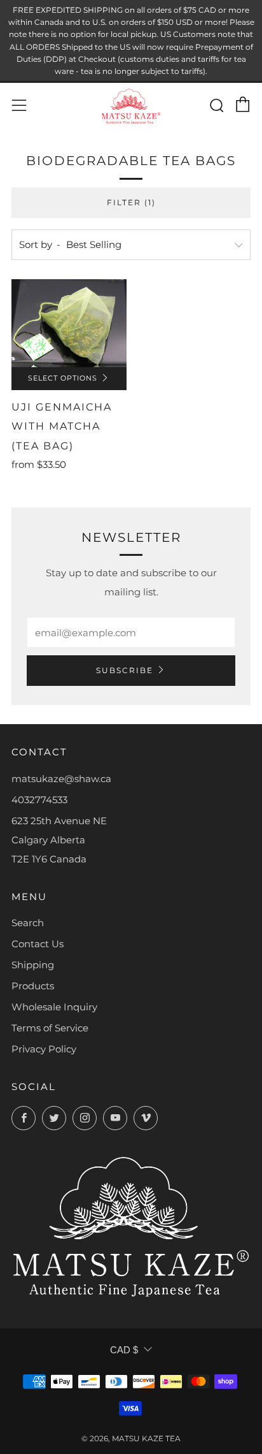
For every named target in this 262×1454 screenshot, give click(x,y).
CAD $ (124, 1349)
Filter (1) (131, 202)
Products (32, 986)
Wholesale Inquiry (54, 1007)
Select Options (62, 378)
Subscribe (124, 670)
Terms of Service (49, 1028)
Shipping (32, 965)
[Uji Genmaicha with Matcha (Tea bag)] (69, 323)
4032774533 (39, 800)
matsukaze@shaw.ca (61, 779)
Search (27, 923)
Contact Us (37, 944)
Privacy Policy (43, 1049)
